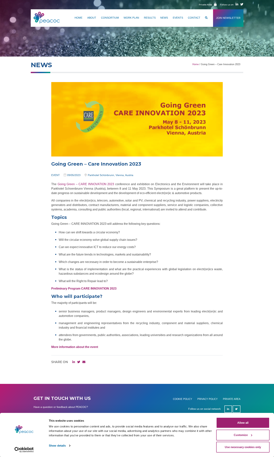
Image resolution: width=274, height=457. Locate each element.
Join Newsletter (228, 18)
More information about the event (74, 347)
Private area (231, 399)
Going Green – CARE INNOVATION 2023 (86, 184)
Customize (241, 435)
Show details (57, 445)
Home (195, 64)
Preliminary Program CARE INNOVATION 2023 (83, 288)
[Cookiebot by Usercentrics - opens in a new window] (24, 450)
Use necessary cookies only (243, 447)
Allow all (242, 422)
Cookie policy (182, 399)
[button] (206, 18)
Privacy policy (207, 399)
